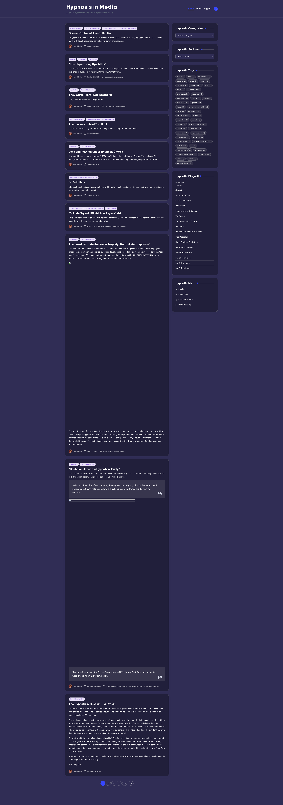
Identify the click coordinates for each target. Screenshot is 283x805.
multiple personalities (119, 106)
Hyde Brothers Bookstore (186, 242)
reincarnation (183, 137)
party (146, 686)
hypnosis (115, 77)
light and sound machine (198, 107)
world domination (184, 163)
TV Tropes (180, 216)
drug (208, 85)
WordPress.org (184, 305)
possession (182, 133)
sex (193, 146)
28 (125, 783)
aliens (191, 77)
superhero (114, 226)
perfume (181, 128)
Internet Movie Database (186, 211)
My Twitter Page (182, 268)
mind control (105, 226)
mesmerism (193, 111)
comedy (205, 81)
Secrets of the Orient (202, 141)
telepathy (204, 154)
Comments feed (185, 299)
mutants (196, 120)
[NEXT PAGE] (131, 783)
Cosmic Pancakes (183, 200)
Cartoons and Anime (92, 28)
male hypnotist (119, 451)
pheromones (195, 128)
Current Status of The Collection (90, 33)
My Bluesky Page (183, 258)
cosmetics (181, 85)
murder (197, 115)
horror (207, 98)
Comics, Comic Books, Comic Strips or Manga (119, 28)
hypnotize (196, 103)
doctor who (196, 85)
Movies (72, 59)
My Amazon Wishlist (184, 247)
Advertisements (76, 28)
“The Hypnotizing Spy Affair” (87, 64)
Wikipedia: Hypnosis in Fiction (188, 232)
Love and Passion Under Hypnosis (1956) (96, 151)
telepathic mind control (186, 154)
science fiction (183, 141)
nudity (141, 686)
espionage (108, 77)
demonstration (111, 686)
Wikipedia (179, 226)
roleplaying (198, 137)
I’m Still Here (77, 182)
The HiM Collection (87, 90)
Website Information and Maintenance (100, 119)
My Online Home (182, 263)
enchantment (193, 90)
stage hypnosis (153, 686)
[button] (131, 783)
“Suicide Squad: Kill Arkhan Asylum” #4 (95, 213)
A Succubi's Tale (182, 195)
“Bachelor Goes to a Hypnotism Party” (94, 469)
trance (180, 159)
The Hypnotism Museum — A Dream (92, 704)
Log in (181, 289)
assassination (204, 77)
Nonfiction (82, 59)
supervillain (122, 226)
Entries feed (183, 294)
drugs (180, 90)
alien (180, 77)
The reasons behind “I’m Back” (89, 124)
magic (180, 111)
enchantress (182, 94)
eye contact (182, 98)
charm (193, 81)
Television (93, 59)
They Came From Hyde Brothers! (90, 94)
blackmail (181, 81)
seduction (181, 146)
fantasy (195, 98)
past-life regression (197, 124)
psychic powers (198, 133)
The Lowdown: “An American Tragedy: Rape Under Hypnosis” (109, 244)
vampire (192, 159)
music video (182, 120)
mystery (181, 124)
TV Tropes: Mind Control (186, 221)
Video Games (111, 208)
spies (121, 77)
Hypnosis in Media (91, 6)
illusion (180, 107)
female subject (108, 451)
